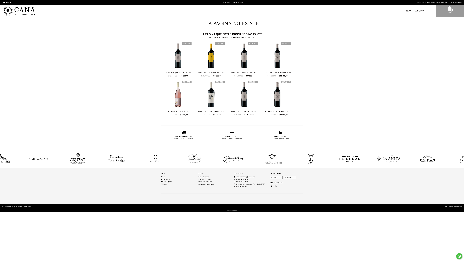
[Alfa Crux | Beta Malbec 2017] (244, 56)
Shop (408, 11)
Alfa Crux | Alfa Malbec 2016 (211, 72)
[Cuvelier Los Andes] (96, 164)
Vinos (163, 177)
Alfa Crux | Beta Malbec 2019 (277, 72)
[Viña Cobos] (135, 164)
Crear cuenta (226, 2)
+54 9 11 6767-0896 (454, 2)
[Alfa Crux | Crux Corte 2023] (211, 95)
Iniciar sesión (238, 2)
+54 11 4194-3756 (242, 179)
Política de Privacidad (205, 182)
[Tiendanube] (232, 210)
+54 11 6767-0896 (242, 182)
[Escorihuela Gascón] (212, 164)
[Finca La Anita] (368, 164)
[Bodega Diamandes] (174, 164)
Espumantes (165, 179)
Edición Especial (166, 182)
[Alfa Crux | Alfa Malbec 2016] (211, 56)
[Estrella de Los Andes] (251, 164)
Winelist (164, 184)
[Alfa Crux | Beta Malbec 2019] (277, 56)
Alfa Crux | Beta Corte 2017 (178, 72)
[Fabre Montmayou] (290, 164)
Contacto (419, 11)
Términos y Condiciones (206, 184)
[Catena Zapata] (18, 164)
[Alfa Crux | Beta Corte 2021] (277, 95)
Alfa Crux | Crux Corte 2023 (211, 111)
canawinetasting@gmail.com (245, 177)
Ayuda (200, 173)
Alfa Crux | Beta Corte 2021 (277, 111)
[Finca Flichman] (329, 164)
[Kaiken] (407, 164)
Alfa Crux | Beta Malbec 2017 (244, 72)
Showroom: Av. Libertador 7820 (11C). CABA (250, 184)
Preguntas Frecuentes (205, 179)
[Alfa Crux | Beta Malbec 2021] (244, 95)
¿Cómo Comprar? (203, 177)
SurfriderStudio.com (456, 206)
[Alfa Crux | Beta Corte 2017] (178, 56)
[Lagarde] (446, 164)
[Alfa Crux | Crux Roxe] (178, 95)
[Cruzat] (57, 164)
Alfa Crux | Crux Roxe (178, 111)
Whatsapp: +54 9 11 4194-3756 (430, 2)
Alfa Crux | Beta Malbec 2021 (244, 111)
